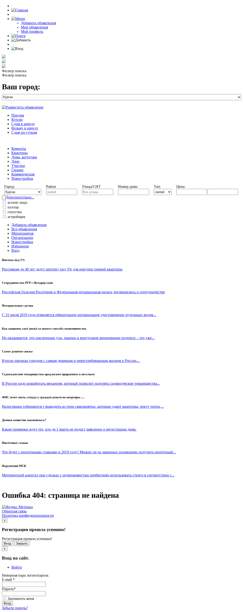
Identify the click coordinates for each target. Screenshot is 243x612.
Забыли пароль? (15, 608)
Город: (9, 187)
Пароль (9, 589)
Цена (180, 187)
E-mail (8, 580)
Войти (16, 567)
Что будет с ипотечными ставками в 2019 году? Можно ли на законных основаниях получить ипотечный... (89, 452)
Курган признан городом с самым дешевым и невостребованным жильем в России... (71, 361)
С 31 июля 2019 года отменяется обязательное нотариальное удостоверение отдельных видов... (79, 315)
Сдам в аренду (23, 124)
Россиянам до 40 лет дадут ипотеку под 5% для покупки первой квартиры (62, 269)
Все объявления (24, 229)
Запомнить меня (20, 599)
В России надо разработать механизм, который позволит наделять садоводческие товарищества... (81, 383)
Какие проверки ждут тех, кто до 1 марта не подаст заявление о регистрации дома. (69, 429)
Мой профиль (32, 31)
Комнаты (18, 149)
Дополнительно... (20, 197)
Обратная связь (14, 511)
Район (51, 187)
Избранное (20, 246)
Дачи (15, 161)
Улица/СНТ (91, 187)
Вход (15, 250)
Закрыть (22, 543)
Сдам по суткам (24, 132)
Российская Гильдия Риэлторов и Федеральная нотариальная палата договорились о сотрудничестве (83, 292)
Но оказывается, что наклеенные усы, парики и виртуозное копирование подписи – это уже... (78, 338)
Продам (17, 115)
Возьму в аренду (24, 128)
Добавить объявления (38, 23)
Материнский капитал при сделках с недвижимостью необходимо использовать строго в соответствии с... (88, 475)
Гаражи (17, 170)
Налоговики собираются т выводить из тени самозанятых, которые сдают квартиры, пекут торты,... (83, 406)
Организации (22, 238)
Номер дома (127, 187)
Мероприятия (22, 233)
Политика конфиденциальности (28, 515)
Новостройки (22, 178)
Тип (157, 187)
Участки (18, 166)
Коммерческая (22, 174)
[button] (18, 19)
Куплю (17, 120)
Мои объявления (34, 27)
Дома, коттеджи (24, 157)
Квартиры (19, 153)
